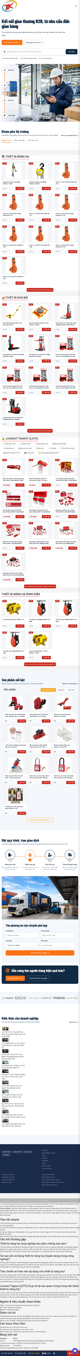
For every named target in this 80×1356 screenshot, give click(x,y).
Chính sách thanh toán (48, 1177)
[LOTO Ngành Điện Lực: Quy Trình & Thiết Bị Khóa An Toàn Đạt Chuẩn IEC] (14, 1040)
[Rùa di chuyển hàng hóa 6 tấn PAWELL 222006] (40, 312)
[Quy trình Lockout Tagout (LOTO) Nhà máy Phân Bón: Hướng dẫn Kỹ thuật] (14, 1100)
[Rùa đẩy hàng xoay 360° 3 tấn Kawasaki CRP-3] (14, 312)
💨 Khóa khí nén (8, 448)
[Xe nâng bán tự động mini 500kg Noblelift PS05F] (14, 343)
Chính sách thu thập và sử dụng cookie (31, 1206)
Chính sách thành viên (48, 1174)
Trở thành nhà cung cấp (38, 978)
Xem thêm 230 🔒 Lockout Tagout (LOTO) (39, 586)
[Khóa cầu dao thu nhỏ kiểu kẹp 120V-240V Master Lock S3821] (15, 703)
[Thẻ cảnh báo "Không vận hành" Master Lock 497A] (15, 734)
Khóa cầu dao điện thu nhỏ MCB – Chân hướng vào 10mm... (14, 777)
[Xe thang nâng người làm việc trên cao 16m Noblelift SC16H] (66, 375)
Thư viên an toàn (47, 1168)
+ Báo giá (22, 721)
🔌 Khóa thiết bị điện (59, 444)
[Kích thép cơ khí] (68, 157)
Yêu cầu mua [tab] (33, 140)
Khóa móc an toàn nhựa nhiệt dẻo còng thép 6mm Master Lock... (39, 777)
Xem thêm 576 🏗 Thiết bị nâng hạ (39, 290)
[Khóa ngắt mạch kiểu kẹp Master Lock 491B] (64, 703)
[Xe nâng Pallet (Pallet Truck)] (46, 298)
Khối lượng (44, 941)
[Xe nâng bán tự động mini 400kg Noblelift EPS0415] (40, 343)
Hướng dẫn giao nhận (8, 1179)
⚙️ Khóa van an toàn (25, 448)
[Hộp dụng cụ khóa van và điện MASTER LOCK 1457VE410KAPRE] (14, 562)
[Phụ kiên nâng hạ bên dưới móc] (50, 157)
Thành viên (45, 1161)
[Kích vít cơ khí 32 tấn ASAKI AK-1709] (14, 234)
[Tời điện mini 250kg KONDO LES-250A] (66, 608)
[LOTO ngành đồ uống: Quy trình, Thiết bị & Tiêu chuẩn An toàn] (14, 1091)
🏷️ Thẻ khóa (52, 448)
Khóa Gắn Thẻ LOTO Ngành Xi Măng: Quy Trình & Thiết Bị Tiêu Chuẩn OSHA (14, 1077)
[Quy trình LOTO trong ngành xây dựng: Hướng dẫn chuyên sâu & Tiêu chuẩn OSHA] (14, 1028)
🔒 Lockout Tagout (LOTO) (20, 438)
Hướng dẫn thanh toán (8, 1177)
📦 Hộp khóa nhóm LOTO (11, 453)
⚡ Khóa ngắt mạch (41, 444)
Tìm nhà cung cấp (11, 42)
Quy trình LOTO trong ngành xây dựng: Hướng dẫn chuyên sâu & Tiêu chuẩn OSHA (14, 1034)
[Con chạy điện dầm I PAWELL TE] (14, 608)
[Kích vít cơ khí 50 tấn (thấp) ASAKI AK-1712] (14, 202)
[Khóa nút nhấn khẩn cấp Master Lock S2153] (64, 734)
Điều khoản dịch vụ (7, 1182)
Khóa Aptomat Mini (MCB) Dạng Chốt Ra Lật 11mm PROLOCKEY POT (38, 746)
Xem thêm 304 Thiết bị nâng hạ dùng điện (39, 664)
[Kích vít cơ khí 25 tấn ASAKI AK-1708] (40, 234)
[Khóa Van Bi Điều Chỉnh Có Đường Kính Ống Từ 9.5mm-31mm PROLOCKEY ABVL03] (40, 467)
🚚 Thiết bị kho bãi (15, 297)
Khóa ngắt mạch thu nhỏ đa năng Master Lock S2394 (39, 715)
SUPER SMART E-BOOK (48, 1153)
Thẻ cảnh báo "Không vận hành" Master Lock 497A (15, 746)
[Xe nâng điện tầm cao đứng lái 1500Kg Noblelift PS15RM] (14, 406)
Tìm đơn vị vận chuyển (39, 953)
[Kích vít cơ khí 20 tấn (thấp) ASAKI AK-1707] (66, 234)
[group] (8, 998)
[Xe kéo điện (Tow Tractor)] (59, 298)
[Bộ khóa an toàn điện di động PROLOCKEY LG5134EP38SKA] (14, 530)
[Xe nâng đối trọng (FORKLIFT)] (72, 298)
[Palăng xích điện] (54, 594)
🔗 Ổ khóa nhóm (25, 444)
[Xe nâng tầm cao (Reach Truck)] (54, 298)
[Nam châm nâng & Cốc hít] (59, 157)
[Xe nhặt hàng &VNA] (63, 298)
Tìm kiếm (71, 52)
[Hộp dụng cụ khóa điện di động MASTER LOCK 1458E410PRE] (66, 530)
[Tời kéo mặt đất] (72, 594)
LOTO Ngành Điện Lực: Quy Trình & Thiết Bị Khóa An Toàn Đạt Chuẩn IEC (13, 1045)
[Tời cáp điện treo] (63, 594)
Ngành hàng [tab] (6, 140)
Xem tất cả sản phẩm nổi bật (39, 820)
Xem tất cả (72, 1022)
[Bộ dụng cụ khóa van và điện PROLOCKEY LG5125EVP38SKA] (66, 499)
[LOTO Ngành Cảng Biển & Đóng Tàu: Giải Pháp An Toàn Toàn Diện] (14, 1120)
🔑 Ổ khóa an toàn (9, 444)
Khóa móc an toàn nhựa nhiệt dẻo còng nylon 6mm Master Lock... (64, 777)
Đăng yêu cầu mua (33, 42)
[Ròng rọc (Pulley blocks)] (76, 157)
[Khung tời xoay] (63, 157)
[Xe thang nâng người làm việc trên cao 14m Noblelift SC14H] (66, 343)
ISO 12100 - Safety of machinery (11, 1307)
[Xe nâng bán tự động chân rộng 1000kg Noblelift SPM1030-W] (66, 312)
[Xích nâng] (72, 157)
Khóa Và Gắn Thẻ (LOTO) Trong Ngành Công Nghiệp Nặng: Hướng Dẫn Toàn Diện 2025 (13, 1057)
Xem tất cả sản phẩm (69, 683)
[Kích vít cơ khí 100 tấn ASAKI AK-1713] (66, 171)
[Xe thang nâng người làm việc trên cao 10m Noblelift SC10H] (40, 375)
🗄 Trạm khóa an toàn (68, 448)
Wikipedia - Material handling (9, 1310)
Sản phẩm (10, 689)
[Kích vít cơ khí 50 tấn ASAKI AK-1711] (40, 202)
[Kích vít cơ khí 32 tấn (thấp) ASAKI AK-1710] (66, 202)
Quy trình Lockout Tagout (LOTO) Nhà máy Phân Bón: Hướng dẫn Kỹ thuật (13, 1106)
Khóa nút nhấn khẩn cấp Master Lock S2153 (62, 746)
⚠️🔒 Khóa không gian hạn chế (48, 453)
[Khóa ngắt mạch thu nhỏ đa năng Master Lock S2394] (40, 703)
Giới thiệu (44, 1158)
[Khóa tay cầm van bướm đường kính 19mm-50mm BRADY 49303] (14, 467)
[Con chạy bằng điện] (76, 594)
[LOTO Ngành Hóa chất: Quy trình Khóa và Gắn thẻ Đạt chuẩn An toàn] (14, 1111)
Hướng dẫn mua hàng (8, 1174)
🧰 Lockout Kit (29, 453)
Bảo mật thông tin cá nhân (49, 1185)
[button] (76, 998)
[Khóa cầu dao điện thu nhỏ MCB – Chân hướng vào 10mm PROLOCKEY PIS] (15, 765)
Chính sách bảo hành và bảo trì (51, 1179)
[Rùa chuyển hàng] (76, 298)
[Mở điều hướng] (76, 6)
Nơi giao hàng (45, 931)
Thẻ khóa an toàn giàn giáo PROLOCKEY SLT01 (14, 807)
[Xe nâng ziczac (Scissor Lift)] (68, 298)
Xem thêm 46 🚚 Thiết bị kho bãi (39, 431)
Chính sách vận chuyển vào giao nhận (53, 1182)
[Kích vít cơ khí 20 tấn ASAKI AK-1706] (14, 265)
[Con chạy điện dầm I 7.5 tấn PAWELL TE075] (40, 640)
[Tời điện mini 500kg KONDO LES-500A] (40, 608)
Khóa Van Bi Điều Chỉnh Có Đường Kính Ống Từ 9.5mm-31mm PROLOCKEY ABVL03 (38, 480)
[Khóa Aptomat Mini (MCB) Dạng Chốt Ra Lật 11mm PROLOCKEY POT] (40, 734)
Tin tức (44, 1155)
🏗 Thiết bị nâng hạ (15, 156)
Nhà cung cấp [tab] (19, 140)
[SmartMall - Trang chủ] (9, 6)
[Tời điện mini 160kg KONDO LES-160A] (14, 640)
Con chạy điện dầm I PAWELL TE (13, 619)
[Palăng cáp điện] (59, 594)
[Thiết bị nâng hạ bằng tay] (46, 157)
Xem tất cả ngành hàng (68, 135)
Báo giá (20, 188)
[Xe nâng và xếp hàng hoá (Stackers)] (50, 298)
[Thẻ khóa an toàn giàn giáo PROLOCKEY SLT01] (15, 795)
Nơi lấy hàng (9, 931)
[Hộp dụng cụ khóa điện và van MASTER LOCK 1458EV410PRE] (40, 530)
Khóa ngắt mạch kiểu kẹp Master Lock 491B (62, 715)
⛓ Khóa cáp (40, 448)
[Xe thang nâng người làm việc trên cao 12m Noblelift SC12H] (14, 375)
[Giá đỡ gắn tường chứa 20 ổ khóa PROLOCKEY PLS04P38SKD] (14, 499)
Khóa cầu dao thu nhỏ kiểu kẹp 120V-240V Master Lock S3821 (15, 715)
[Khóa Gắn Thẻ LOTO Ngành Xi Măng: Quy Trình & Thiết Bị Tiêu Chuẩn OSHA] (14, 1071)
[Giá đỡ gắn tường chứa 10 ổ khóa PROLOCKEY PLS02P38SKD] (40, 499)
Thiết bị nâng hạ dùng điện (21, 594)
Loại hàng (9, 941)
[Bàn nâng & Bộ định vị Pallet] (54, 157)
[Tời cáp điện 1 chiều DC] (68, 594)
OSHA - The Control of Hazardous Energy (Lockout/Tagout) (19, 1305)
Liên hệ (44, 1163)
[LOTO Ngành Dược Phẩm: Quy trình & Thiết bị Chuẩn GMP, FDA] (14, 1062)
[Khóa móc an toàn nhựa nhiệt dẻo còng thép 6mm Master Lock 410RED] (40, 765)
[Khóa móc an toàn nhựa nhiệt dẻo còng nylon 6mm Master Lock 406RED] (64, 765)
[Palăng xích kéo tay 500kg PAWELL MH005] (40, 171)
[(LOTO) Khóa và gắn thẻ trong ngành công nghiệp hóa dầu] (14, 1082)
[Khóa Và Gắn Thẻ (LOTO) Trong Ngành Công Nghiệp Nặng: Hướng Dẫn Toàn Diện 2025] (14, 1051)
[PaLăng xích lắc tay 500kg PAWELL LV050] (14, 171)
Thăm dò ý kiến (46, 1166)
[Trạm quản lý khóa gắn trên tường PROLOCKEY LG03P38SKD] (66, 467)
